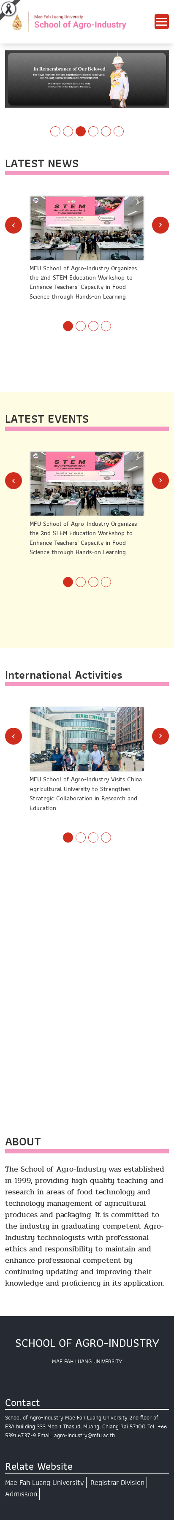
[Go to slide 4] (93, 131)
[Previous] (13, 225)
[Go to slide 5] (106, 131)
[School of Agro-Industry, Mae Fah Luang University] (80, 21)
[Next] (160, 225)
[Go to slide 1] (55, 131)
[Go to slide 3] (81, 131)
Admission (21, 1494)
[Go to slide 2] (68, 131)
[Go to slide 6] (119, 131)
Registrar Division (117, 1482)
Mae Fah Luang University (44, 1482)
